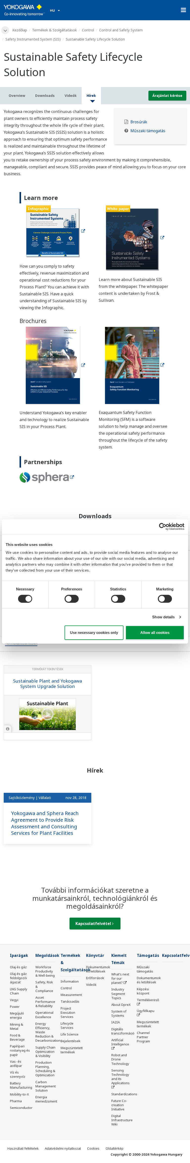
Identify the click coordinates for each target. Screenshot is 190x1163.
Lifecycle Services (67, 1025)
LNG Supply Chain (18, 991)
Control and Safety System (121, 30)
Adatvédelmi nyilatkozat (63, 1148)
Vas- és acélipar (16, 1063)
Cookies (93, 1148)
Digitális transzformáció (122, 1031)
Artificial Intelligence (120, 1042)
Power (15, 1006)
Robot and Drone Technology (120, 1059)
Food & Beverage (17, 1037)
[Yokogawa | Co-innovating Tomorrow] (24, 10)
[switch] (72, 599)
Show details (163, 617)
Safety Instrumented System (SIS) (33, 39)
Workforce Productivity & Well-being (45, 971)
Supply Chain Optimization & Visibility (45, 1051)
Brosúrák (138, 122)
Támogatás (148, 955)
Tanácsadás (70, 1001)
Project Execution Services (68, 1012)
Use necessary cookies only (94, 632)
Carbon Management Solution (45, 1086)
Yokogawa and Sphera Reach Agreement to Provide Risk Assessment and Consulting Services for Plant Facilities (45, 823)
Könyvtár (95, 955)
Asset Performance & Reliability (45, 1001)
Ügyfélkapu (145, 1011)
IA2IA (115, 1022)
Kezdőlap (19, 30)
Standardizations (124, 1094)
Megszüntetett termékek (72, 1050)
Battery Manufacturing (21, 1085)
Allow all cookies (154, 632)
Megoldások (47, 955)
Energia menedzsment (46, 1099)
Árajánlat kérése (167, 95)
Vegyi (14, 1000)
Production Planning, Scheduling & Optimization (45, 1068)
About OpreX (121, 1004)
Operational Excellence (44, 1014)
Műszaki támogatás (147, 130)
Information (70, 981)
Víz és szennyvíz (17, 1074)
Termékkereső (148, 1000)
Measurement (71, 994)
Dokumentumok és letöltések (98, 969)
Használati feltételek (23, 1148)
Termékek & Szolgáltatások (54, 30)
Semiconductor (21, 1107)
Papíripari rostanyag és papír (20, 1050)
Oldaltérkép (114, 1148)
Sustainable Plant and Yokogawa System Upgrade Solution (47, 683)
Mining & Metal (16, 1026)
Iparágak (19, 955)
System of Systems (118, 1013)
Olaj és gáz (18, 967)
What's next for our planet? (120, 978)
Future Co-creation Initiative (119, 1104)
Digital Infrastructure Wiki (122, 1120)
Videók (91, 984)
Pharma (16, 1101)
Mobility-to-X (19, 1094)
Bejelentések (70, 1041)
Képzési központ (143, 991)
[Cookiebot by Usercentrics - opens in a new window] (162, 526)
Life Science (69, 1034)
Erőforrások (95, 978)
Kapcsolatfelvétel (93, 923)
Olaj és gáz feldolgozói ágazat (18, 977)
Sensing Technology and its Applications (120, 1076)
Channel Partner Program (143, 1037)
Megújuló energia (17, 1015)
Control (88, 30)
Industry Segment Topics (118, 993)
